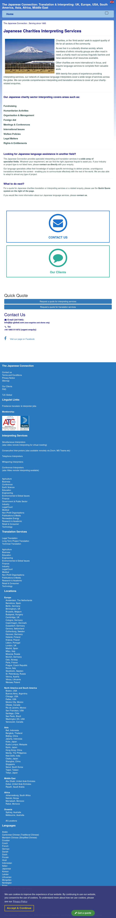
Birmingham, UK (13, 608)
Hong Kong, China (14, 750)
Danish (5, 851)
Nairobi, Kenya (12, 798)
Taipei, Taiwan (12, 769)
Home (9, 14)
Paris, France (12, 662)
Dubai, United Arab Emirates (18, 783)
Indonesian (7, 862)
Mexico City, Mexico (14, 702)
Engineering (7, 492)
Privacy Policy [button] (20, 901)
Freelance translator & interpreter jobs (19, 406)
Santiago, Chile (12, 713)
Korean (5, 871)
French (5, 846)
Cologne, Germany (14, 620)
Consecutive (7, 450)
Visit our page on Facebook (22, 339)
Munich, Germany (14, 656)
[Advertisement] (58, 351)
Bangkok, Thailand (14, 733)
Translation (24, 540)
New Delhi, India (13, 755)
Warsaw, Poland (13, 682)
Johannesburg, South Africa (18, 795)
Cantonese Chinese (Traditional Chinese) (20, 834)
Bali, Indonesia (12, 730)
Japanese (6, 868)
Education (6, 490)
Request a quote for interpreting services (58, 301)
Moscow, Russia (13, 654)
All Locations (11, 820)
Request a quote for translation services (58, 306)
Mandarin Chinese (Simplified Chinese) (19, 837)
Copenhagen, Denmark (16, 622)
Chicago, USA (12, 696)
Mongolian (6, 879)
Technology (7, 526)
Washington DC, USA (15, 719)
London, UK (11, 645)
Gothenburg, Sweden (15, 631)
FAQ (4, 389)
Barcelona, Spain (13, 603)
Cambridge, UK (12, 617)
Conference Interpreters (13, 467)
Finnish (5, 857)
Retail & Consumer (10, 524)
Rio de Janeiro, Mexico (16, 707)
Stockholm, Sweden (14, 670)
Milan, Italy (10, 651)
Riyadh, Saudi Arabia (15, 786)
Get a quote (84, 913)
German (5, 848)
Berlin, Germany (13, 605)
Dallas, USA (11, 699)
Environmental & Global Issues (16, 495)
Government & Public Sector (14, 501)
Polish (4, 885)
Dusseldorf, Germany (15, 625)
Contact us (7, 372)
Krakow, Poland (13, 639)
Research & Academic (12, 521)
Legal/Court (7, 507)
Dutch (4, 854)
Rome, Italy (11, 668)
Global (9, 394)
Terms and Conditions (12, 375)
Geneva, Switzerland (15, 628)
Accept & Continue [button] (19, 908)
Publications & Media (11, 515)
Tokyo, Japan (12, 772)
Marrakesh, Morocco (15, 800)
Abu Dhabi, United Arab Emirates (20, 781)
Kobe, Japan (11, 741)
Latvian (5, 874)
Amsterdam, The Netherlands (19, 600)
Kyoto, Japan (11, 747)
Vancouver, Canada (14, 721)
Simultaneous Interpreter (13, 442)
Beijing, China (12, 735)
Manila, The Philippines (16, 752)
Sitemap (5, 380)
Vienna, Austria (12, 676)
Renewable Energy (10, 518)
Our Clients (7, 386)
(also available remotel (35, 450)
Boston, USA (11, 690)
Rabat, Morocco (13, 803)
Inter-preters (19, 450)
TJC (4, 394)
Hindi (4, 860)
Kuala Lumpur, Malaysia (16, 744)
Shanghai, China (13, 761)
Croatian (6, 840)
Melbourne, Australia (15, 815)
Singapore (10, 764)
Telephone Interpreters (12, 456)
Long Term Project (10, 540)
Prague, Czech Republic (16, 665)
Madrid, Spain (12, 648)
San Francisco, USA (15, 710)
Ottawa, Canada (13, 704)
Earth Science (8, 487)
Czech (5, 843)
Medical (5, 509)
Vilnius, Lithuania (13, 679)
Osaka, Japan (12, 758)
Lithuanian (6, 877)
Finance (5, 498)
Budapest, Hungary (14, 614)
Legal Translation (10, 538)
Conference (7, 484)
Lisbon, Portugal (13, 642)
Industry (5, 504)
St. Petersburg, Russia (16, 673)
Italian (4, 865)
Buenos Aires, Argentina (16, 693)
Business (6, 481)
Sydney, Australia (13, 812)
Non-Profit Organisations (13, 512)
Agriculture (7, 478)
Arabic (5, 831)
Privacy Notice (8, 377)
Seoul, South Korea (14, 767)
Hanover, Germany (14, 634)
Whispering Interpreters (12, 461)
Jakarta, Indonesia (14, 738)
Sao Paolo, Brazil (13, 716)
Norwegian (7, 882)
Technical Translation (11, 543)
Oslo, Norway (12, 659)
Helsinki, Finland (13, 637)
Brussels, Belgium (14, 611)
